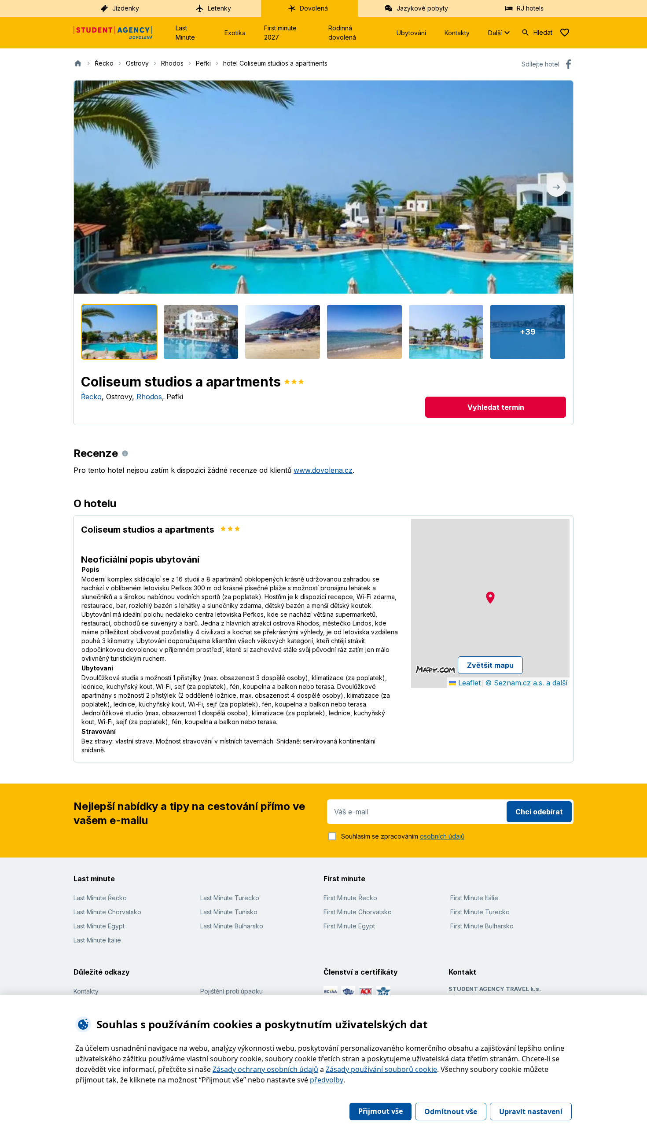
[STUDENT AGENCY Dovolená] (113, 32)
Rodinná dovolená (342, 32)
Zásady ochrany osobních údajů (265, 1069)
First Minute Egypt (349, 926)
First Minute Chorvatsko (358, 912)
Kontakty (457, 33)
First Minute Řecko (350, 898)
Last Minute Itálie (97, 940)
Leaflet (468, 682)
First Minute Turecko (480, 912)
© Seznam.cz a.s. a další (526, 682)
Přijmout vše (380, 1111)
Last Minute (185, 32)
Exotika (235, 33)
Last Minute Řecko (100, 898)
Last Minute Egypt (99, 926)
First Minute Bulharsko (482, 926)
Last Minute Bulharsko (231, 926)
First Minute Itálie (474, 898)
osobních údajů (442, 836)
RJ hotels (530, 8)
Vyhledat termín (495, 407)
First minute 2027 (280, 32)
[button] (490, 598)
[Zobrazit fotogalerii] (323, 187)
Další (495, 33)
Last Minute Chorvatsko (107, 912)
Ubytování (411, 33)
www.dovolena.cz (323, 470)
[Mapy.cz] (435, 669)
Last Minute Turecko (229, 898)
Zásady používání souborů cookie (381, 1069)
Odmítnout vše (450, 1111)
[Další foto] (556, 187)
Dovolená (314, 8)
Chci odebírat (539, 811)
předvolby (326, 1080)
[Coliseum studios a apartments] (119, 332)
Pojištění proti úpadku (231, 991)
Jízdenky (125, 8)
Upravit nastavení (530, 1111)
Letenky (219, 8)
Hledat (542, 32)
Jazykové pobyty (422, 8)
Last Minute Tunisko (228, 912)
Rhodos (149, 396)
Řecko (91, 396)
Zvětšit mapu (490, 665)
